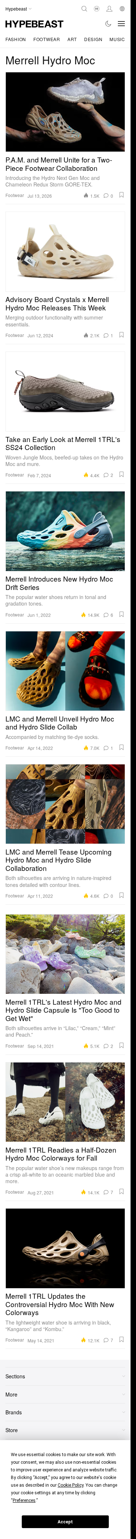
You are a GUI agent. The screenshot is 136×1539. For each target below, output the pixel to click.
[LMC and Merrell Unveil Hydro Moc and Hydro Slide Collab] (65, 671)
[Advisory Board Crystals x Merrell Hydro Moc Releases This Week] (65, 252)
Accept (65, 1521)
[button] (121, 194)
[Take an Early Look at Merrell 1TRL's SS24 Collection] (65, 391)
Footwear (46, 39)
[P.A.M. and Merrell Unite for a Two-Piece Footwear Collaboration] (65, 112)
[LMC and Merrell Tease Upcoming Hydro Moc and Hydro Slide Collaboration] (65, 804)
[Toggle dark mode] (109, 23)
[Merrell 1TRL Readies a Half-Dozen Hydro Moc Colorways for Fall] (65, 1102)
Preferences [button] (24, 1500)
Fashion (15, 39)
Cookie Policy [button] (70, 1485)
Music (117, 39)
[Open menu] (121, 23)
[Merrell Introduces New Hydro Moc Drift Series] (65, 531)
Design (93, 39)
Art (72, 39)
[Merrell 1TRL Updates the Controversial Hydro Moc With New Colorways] (65, 1248)
